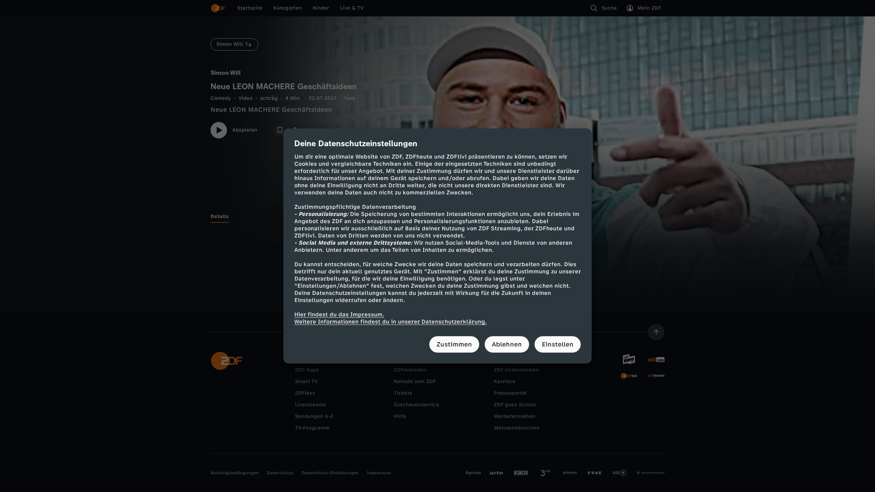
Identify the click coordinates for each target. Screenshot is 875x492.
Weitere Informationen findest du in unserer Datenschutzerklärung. (390, 321)
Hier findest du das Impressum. (339, 314)
